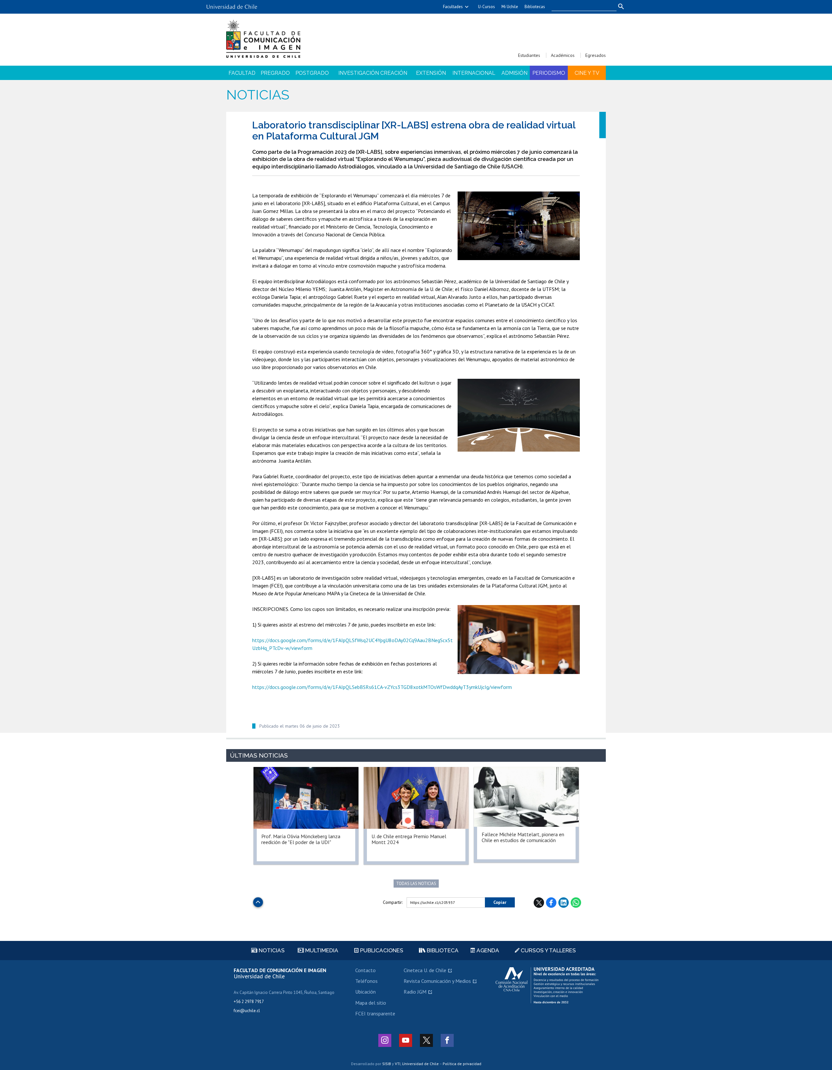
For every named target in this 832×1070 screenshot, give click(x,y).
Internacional (473, 73)
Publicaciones (381, 950)
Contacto (365, 970)
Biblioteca (442, 950)
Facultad (241, 73)
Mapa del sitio (370, 1002)
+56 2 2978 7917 (249, 1001)
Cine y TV (587, 73)
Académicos (563, 55)
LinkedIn (563, 902)
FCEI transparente (375, 1013)
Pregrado (275, 73)
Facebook (551, 902)
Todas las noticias (416, 883)
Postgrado (312, 73)
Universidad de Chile (420, 1063)
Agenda (487, 950)
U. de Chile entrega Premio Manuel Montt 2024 (408, 839)
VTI (397, 1063)
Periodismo (548, 73)
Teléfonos (366, 981)
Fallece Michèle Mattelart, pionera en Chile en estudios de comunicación (523, 837)
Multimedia (321, 950)
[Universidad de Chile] (231, 4)
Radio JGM (415, 991)
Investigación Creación (372, 73)
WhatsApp (576, 902)
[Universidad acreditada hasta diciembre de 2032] (547, 985)
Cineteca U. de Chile (425, 970)
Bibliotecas (535, 6)
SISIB (386, 1063)
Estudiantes (529, 55)
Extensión (431, 73)
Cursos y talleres (547, 950)
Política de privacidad (462, 1063)
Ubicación (365, 991)
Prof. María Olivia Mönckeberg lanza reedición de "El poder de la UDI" (300, 839)
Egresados (595, 55)
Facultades (453, 6)
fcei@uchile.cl (247, 1010)
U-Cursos (486, 6)
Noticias (257, 95)
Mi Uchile (509, 6)
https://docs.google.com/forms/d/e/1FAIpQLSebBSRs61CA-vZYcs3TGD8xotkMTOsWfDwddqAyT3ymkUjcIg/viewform (382, 687)
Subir (258, 900)
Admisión (514, 73)
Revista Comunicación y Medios (437, 981)
